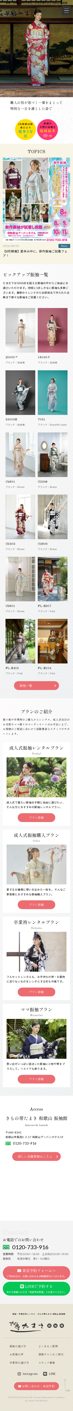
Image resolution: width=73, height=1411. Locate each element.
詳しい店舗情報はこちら (35, 1156)
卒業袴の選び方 (19, 1363)
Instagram (30, 1374)
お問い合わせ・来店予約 (38, 1386)
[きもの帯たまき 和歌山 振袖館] (21, 11)
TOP (67, 1390)
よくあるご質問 (48, 1346)
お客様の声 (17, 1354)
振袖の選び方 (18, 1346)
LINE (52, 1374)
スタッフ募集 (46, 1363)
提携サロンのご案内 (51, 1354)
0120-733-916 (24, 1143)
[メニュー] (66, 10)
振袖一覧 (26, 686)
